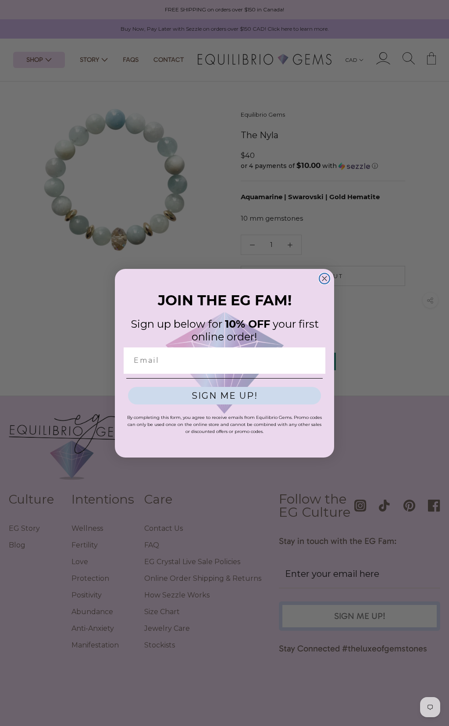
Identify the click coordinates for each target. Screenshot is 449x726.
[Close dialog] (324, 278)
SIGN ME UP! (225, 395)
